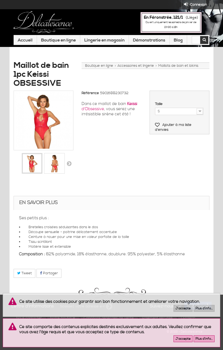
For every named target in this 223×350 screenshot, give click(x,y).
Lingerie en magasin (104, 40)
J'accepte (183, 308)
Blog (178, 40)
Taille (159, 104)
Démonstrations (149, 40)
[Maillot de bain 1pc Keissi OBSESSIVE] (32, 163)
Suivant (69, 163)
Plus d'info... (204, 308)
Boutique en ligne (58, 40)
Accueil (25, 40)
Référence (90, 93)
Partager (50, 273)
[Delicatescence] (43, 22)
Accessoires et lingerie (135, 65)
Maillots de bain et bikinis (178, 65)
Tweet (26, 273)
